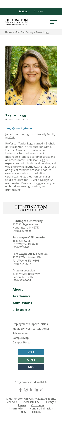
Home (8, 32)
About (18, 289)
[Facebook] (20, 390)
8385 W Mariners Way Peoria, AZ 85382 (26, 275)
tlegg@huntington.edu (20, 128)
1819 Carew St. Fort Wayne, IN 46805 (26, 242)
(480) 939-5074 (22, 280)
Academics (22, 296)
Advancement (22, 333)
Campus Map (21, 338)
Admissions (22, 303)
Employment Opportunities (30, 324)
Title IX (36, 412)
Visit (31, 352)
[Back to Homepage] (31, 208)
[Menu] (53, 22)
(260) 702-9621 (22, 247)
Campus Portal (22, 342)
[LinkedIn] (36, 390)
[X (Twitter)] (31, 390)
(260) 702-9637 (22, 264)
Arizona (38, 11)
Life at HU (21, 309)
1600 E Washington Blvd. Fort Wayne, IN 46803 (28, 258)
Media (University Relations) (31, 328)
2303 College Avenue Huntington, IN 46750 (26, 225)
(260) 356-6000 (22, 231)
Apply (31, 359)
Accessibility (31, 402)
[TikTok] (42, 390)
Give (31, 367)
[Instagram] (26, 390)
